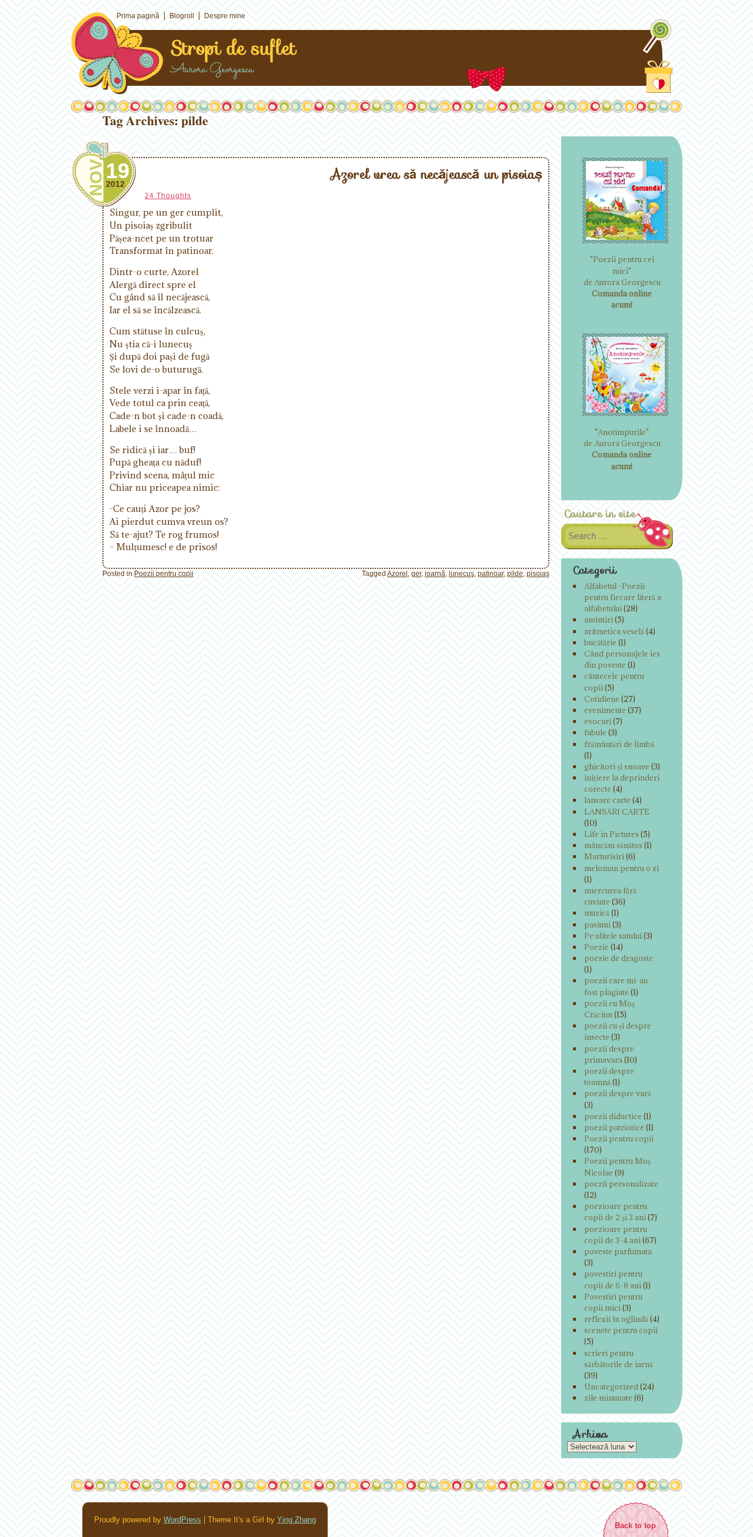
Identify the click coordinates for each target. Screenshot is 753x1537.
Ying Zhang (296, 1519)
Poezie (596, 947)
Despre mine (224, 16)
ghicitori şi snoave (616, 766)
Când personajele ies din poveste (622, 659)
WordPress (182, 1519)
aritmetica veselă (614, 631)
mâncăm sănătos (613, 845)
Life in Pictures (611, 834)
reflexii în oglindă (616, 1319)
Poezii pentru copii (164, 573)
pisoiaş (538, 573)
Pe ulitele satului (613, 935)
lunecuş (461, 573)
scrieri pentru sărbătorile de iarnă (618, 1358)
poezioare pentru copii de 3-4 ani (615, 1234)
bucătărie (600, 642)
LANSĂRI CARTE (616, 811)
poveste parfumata (618, 1251)
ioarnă (435, 573)
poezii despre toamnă (609, 1076)
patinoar (491, 573)
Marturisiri (604, 856)
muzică (596, 913)
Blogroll (181, 16)
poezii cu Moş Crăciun (609, 1009)
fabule (595, 732)
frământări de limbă (619, 744)
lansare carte (607, 800)
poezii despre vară (617, 1093)
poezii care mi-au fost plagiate (616, 986)
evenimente (605, 710)
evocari (597, 721)
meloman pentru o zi (621, 868)
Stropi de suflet (233, 48)
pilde (515, 573)
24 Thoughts (168, 195)
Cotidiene (601, 699)
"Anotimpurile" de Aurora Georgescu (622, 449)
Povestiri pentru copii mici (613, 1302)
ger (416, 573)
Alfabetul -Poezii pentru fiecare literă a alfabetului (622, 597)
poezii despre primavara (609, 1054)
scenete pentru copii (621, 1330)
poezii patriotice (614, 1127)
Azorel (397, 573)
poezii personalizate (621, 1183)
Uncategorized (611, 1386)
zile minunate (608, 1397)
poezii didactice (613, 1116)
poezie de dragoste (618, 958)
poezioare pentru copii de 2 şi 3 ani (615, 1212)
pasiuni (597, 924)
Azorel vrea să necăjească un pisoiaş (436, 174)
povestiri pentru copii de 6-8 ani (613, 1279)
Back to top (635, 1525)
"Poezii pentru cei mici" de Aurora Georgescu (622, 282)
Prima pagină (137, 16)
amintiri (598, 619)
